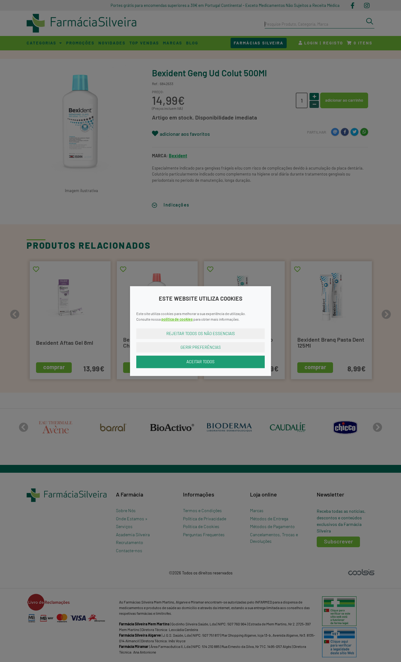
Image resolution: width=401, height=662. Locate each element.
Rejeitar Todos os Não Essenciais (200, 333)
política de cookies (177, 319)
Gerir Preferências (200, 346)
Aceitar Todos (200, 361)
